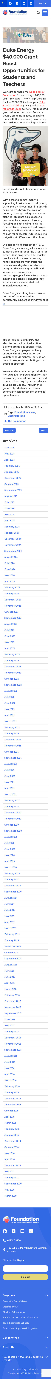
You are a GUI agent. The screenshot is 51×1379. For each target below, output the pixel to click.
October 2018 (11, 952)
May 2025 (9, 514)
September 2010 (13, 1183)
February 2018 (12, 995)
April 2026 (9, 459)
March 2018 (10, 989)
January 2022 (11, 733)
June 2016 (9, 1062)
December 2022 (12, 666)
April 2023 (9, 648)
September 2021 (12, 757)
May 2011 (9, 1171)
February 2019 (12, 934)
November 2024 (12, 545)
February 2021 (12, 800)
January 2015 (11, 1135)
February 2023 (12, 654)
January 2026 (11, 472)
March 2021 (10, 794)
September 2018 (13, 958)
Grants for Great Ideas (15, 1301)
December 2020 (12, 812)
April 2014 (9, 1159)
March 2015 (10, 1122)
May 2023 (9, 642)
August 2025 (10, 496)
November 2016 (12, 1043)
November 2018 (12, 946)
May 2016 (9, 1068)
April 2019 (9, 922)
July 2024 (9, 563)
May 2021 (9, 782)
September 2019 (12, 891)
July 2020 (9, 843)
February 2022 (12, 727)
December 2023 (12, 599)
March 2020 (10, 867)
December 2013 (12, 1165)
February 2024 (12, 587)
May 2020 (9, 855)
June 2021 (9, 776)
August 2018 (10, 964)
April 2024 (9, 581)
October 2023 (11, 611)
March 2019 (10, 928)
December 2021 (12, 739)
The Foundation (17, 421)
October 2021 (11, 751)
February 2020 (12, 873)
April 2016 (9, 1074)
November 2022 (12, 672)
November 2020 (12, 818)
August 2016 (10, 1056)
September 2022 (13, 684)
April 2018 (9, 983)
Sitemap (33, 1369)
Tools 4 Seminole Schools (16, 1323)
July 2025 (9, 502)
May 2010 (9, 1189)
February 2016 (12, 1086)
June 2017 (9, 1019)
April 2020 (9, 861)
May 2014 (9, 1153)
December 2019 (12, 885)
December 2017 (12, 1001)
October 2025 (11, 484)
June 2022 (9, 703)
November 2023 (12, 605)
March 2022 (10, 721)
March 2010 (10, 1195)
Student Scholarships (14, 1312)
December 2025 (12, 478)
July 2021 (9, 770)
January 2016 (11, 1092)
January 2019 (11, 940)
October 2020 (11, 824)
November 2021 (12, 745)
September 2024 (13, 551)
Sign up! (25, 1277)
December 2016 (12, 1037)
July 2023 (9, 630)
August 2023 (10, 624)
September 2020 (13, 830)
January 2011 (11, 1177)
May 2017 (9, 1025)
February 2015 (12, 1129)
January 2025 (11, 532)
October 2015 (11, 1110)
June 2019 (9, 910)
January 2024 (11, 593)
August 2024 (11, 557)
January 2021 (11, 806)
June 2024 (9, 569)
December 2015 (12, 1098)
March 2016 (10, 1080)
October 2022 (11, 678)
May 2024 (9, 575)
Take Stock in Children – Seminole (20, 1317)
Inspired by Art (10, 1306)
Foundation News (24, 412)
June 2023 (9, 636)
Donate (42, 3)
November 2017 (12, 1007)
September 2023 (12, 618)
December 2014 (12, 1141)
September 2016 (12, 1049)
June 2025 (9, 508)
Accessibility (19, 1369)
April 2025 (9, 520)
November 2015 (12, 1104)
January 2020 (11, 879)
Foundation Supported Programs (20, 1328)
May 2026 (9, 453)
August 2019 (10, 897)
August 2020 (11, 837)
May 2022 (9, 709)
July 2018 (9, 970)
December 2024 (12, 538)
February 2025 (12, 526)
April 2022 (9, 715)
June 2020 (9, 849)
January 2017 (11, 1031)
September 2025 (13, 490)
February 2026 (12, 465)
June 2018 (9, 976)
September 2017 (12, 1013)
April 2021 (9, 788)
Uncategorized (16, 415)
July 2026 (9, 447)
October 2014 (11, 1147)
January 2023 (11, 660)
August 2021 (10, 764)
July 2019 (9, 903)
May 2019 (9, 916)
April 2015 (9, 1116)
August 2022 (10, 691)
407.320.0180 (14, 1240)
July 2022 (9, 697)
